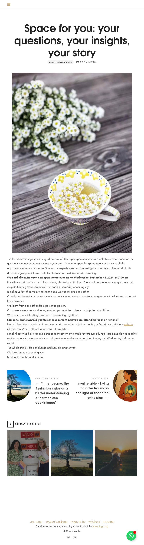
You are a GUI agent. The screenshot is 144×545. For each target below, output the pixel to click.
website (128, 324)
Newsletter (108, 522)
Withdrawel (94, 522)
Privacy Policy (78, 522)
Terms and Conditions (56, 522)
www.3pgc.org (100, 526)
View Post (28, 462)
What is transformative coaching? (115, 449)
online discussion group (60, 62)
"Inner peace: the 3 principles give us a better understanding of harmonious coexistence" (39, 391)
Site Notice (35, 522)
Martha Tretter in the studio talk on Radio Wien (28, 449)
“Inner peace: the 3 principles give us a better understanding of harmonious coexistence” (72, 449)
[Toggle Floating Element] (131, 536)
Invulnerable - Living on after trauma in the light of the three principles (104, 389)
